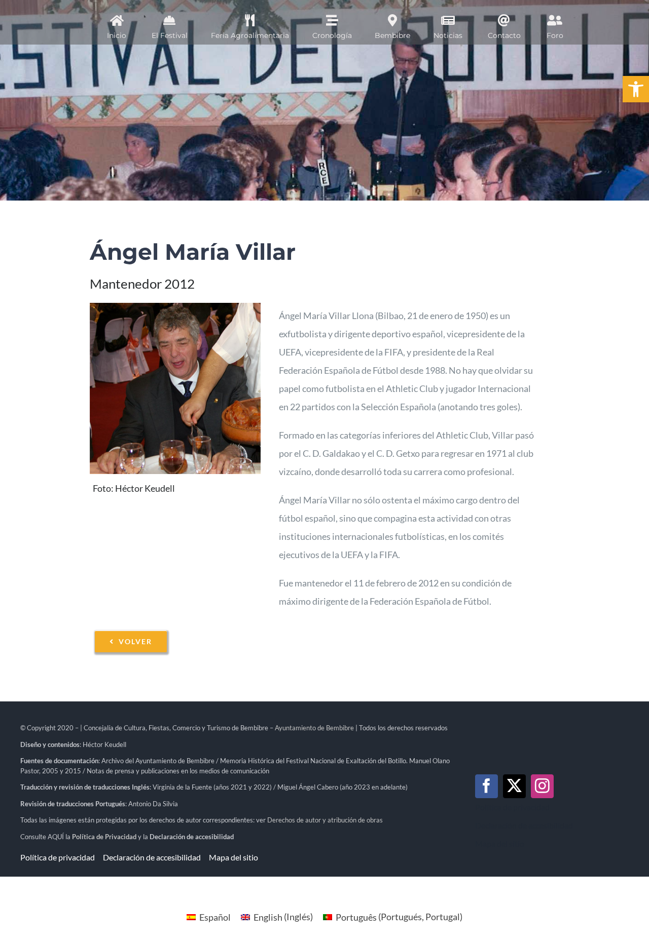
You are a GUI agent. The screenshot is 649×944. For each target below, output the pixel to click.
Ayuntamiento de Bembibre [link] (314, 728)
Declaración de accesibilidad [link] (192, 837)
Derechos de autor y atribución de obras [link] (325, 820)
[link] (636, 89)
